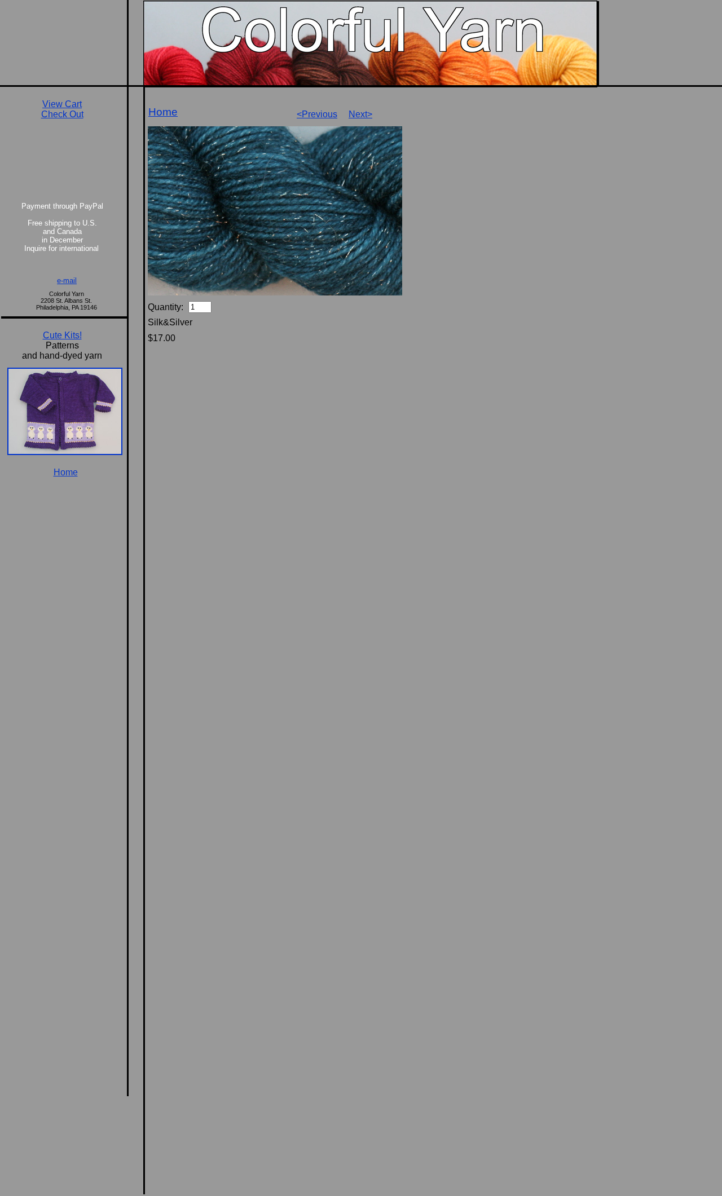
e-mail (67, 280)
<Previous (317, 114)
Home (163, 112)
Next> (360, 114)
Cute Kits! (62, 335)
